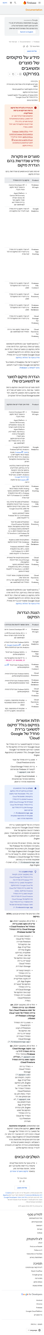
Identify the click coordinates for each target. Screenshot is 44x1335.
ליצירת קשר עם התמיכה (33, 1267)
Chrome (39, 1304)
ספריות (39, 1229)
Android (39, 1300)
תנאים (40, 1324)
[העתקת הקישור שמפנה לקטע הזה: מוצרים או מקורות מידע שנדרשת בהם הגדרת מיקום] (15, 165)
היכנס (5, 3)
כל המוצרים (38, 1315)
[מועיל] (27, 46)
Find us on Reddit (36, 1246)
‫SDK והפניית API (36, 1222)
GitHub (39, 1233)
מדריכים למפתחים (35, 1218)
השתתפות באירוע (36, 1257)
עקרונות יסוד (13, 42)
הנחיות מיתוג (38, 1282)
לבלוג (40, 1243)
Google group (37, 1275)
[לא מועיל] (24, 46)
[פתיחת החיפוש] (15, 2)
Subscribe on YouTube (34, 1254)
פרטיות (33, 1324)
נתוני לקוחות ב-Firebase (29, 368)
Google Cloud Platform (34, 1311)
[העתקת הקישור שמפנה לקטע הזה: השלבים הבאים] (12, 1157)
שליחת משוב (32, 51)
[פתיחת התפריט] (39, 2)
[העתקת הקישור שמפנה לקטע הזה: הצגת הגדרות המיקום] (25, 617)
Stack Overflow (36, 1271)
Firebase (36, 42)
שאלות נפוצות (37, 1286)
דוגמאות (39, 1226)
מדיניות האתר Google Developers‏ (15, 1197)
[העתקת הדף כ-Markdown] (13, 74)
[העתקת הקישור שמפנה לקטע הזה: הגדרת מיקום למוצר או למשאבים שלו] (10, 381)
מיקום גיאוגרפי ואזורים (19, 1171)
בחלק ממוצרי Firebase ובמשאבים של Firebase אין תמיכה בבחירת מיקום (21, 134)
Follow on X (38, 1250)
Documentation (34, 9)
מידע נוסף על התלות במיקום (27, 357)
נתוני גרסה (38, 1278)
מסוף (21, 452)
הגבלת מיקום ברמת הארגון (23, 140)
